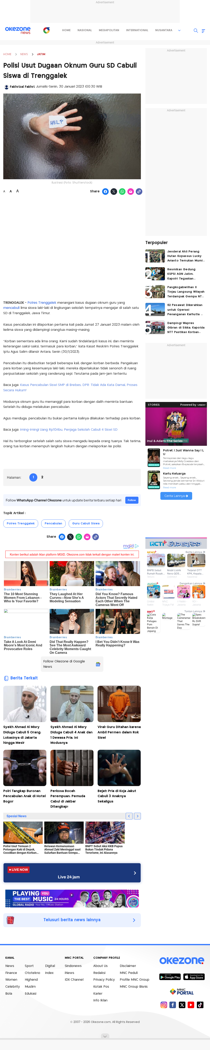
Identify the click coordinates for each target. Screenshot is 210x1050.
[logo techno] (18, 30)
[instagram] (163, 1004)
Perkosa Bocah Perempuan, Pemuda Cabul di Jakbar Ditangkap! (67, 799)
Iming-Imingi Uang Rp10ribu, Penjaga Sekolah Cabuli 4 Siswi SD (69, 429)
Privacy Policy (104, 979)
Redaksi (99, 973)
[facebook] (172, 1004)
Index (49, 973)
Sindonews (73, 966)
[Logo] (46, 30)
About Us (100, 966)
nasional (85, 30)
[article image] (155, 255)
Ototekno (32, 973)
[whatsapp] (122, 191)
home (66, 30)
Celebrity (12, 986)
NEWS (24, 54)
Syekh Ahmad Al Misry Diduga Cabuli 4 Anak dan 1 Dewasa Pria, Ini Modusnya (71, 735)
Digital (50, 966)
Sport (29, 966)
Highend (31, 979)
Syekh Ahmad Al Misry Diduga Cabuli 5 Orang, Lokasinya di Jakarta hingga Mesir (22, 735)
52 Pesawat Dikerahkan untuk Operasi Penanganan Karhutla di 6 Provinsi (185, 310)
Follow (132, 500)
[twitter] (182, 1004)
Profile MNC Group (134, 979)
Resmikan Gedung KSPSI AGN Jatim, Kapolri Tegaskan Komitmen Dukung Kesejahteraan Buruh (183, 274)
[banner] (72, 898)
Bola (8, 993)
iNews (69, 973)
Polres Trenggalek (42, 302)
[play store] (170, 976)
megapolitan (109, 30)
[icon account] (6, 87)
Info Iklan (100, 1000)
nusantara (163, 30)
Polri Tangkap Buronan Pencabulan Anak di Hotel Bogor (24, 796)
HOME (7, 54)
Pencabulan (53, 523)
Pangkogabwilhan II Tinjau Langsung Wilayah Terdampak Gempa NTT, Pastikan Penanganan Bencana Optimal (186, 292)
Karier (97, 993)
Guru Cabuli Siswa (85, 523)
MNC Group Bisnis (134, 986)
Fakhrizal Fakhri (22, 86)
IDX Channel (74, 979)
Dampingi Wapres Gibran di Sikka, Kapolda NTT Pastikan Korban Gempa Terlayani (186, 328)
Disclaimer (128, 966)
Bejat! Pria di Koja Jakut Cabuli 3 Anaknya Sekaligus (117, 796)
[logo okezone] (182, 961)
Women (11, 979)
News (9, 966)
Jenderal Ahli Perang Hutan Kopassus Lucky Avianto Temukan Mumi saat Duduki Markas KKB (185, 256)
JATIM (41, 54)
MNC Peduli (129, 973)
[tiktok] (200, 1004)
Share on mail (130, 191)
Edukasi (30, 993)
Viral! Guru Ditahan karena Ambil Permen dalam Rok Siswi (119, 732)
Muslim (30, 986)
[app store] (194, 976)
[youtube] (191, 1004)
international (137, 30)
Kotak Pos (101, 986)
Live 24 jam (69, 877)
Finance (11, 973)
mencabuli (11, 307)
